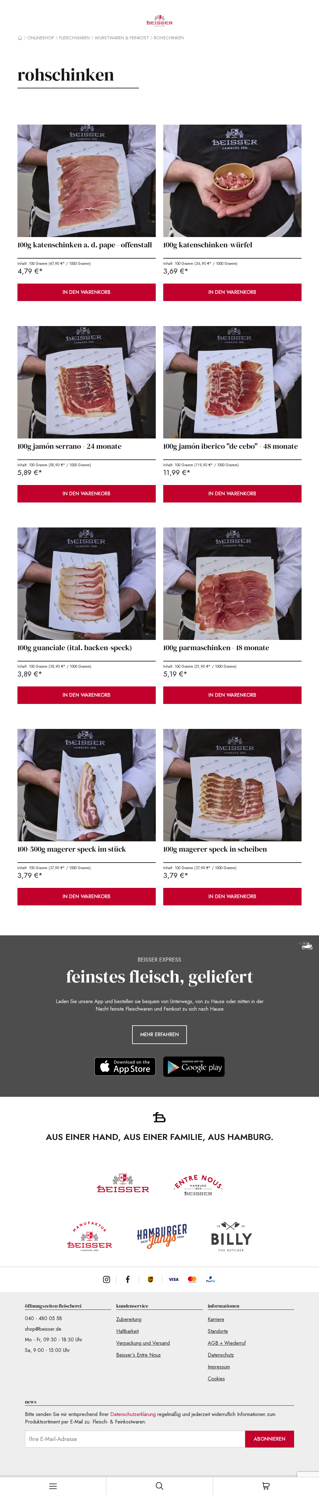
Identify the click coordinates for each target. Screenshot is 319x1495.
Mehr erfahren (159, 1034)
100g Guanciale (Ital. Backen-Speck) (74, 647)
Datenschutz (221, 1355)
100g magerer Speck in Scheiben (215, 849)
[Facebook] (127, 1279)
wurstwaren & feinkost (122, 38)
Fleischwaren (74, 38)
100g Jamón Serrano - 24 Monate (69, 446)
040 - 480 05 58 (43, 1318)
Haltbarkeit (127, 1331)
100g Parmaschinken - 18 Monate (216, 647)
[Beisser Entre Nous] (198, 1185)
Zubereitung (128, 1319)
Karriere (216, 1319)
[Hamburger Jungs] (162, 1236)
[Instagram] (106, 1279)
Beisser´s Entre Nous (138, 1355)
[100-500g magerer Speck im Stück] (86, 785)
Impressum (219, 1366)
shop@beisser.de (43, 1329)
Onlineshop (40, 38)
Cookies (216, 1378)
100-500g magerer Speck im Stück (71, 849)
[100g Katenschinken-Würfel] (232, 181)
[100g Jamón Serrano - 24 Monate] (86, 382)
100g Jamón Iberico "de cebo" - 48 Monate (230, 446)
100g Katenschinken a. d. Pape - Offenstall (84, 245)
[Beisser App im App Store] (125, 1066)
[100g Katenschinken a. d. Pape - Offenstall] (86, 181)
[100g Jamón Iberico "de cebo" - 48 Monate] (232, 382)
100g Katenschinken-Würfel (207, 245)
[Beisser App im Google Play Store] (194, 1067)
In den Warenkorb (87, 292)
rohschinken (169, 38)
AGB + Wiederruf (227, 1343)
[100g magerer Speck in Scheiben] (232, 785)
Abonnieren (269, 1439)
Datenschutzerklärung (133, 1414)
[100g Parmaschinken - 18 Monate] (232, 583)
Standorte (218, 1331)
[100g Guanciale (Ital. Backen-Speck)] (86, 583)
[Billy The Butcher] (232, 1236)
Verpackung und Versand (143, 1343)
